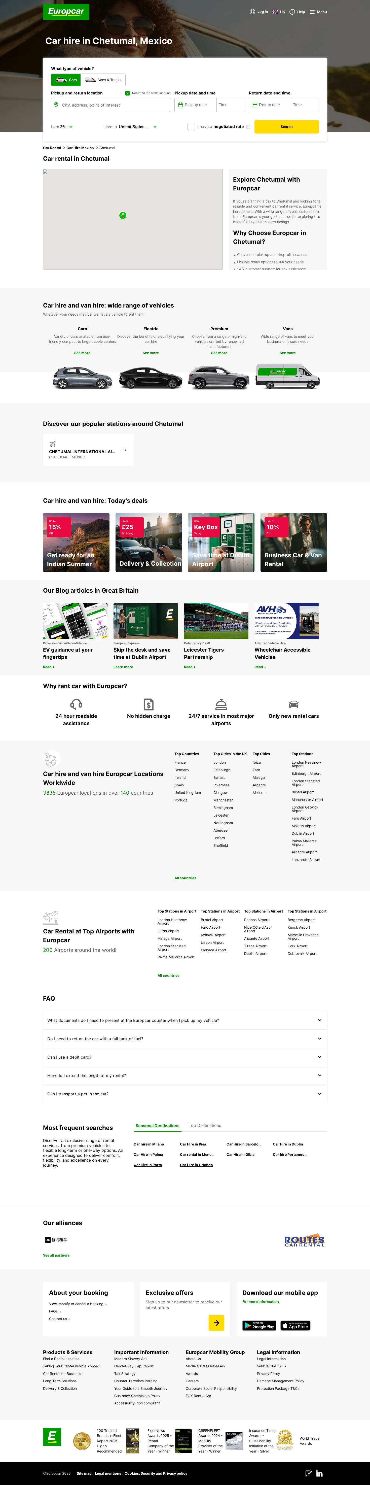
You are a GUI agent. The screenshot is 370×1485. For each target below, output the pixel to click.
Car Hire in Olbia (240, 1154)
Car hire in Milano (149, 1144)
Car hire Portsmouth (290, 1154)
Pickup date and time (195, 92)
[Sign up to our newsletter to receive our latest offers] (216, 1323)
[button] (123, 215)
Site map (84, 1473)
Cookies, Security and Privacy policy (156, 1473)
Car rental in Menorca (197, 1154)
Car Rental (52, 148)
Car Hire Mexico (80, 148)
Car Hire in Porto (148, 1165)
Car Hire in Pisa (193, 1144)
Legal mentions (108, 1473)
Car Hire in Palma (148, 1154)
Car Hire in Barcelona (244, 1144)
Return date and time (269, 92)
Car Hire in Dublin (288, 1144)
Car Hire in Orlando (196, 1165)
